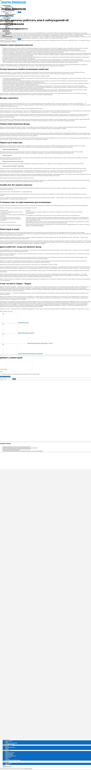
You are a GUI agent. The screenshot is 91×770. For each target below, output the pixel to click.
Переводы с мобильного (10, 755)
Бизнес (4, 765)
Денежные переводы (10, 752)
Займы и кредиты (9, 753)
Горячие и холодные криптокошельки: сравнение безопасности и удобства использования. (23, 451)
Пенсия (7, 16)
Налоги (6, 748)
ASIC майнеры (8, 763)
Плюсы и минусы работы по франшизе (11, 449)
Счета (6, 26)
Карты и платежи (9, 754)
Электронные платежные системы (12, 760)
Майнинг (7, 764)
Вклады (7, 751)
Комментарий (3, 369)
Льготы (7, 13)
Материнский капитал (10, 14)
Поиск (19, 39)
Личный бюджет (7, 5)
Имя (1, 371)
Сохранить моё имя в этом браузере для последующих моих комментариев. (21, 374)
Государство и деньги (7, 745)
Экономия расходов (9, 10)
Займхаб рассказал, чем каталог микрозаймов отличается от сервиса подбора (20, 447)
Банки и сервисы (7, 18)
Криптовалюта (6, 31)
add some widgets (28, 768)
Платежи (7, 759)
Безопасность (6, 30)
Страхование (8, 756)
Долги (6, 741)
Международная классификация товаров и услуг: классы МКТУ (17, 448)
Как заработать (8, 740)
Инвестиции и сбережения (6, 16)
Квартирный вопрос (7, 766)
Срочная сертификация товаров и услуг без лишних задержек (16, 446)
